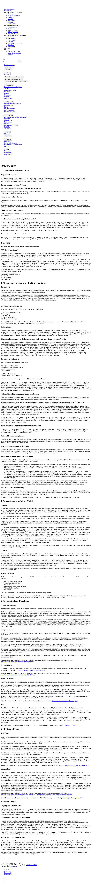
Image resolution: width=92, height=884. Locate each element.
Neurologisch (12, 24)
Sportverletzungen (13, 33)
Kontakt (10, 54)
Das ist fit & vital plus (14, 51)
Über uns (7, 48)
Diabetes (10, 19)
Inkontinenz (11, 20)
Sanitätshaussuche (9, 9)
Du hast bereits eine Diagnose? (13, 87)
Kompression (11, 40)
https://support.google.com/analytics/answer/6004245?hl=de (18, 675)
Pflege (10, 28)
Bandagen (11, 37)
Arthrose (10, 14)
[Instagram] (5, 158)
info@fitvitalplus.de (11, 866)
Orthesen (10, 41)
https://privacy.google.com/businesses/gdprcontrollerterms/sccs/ (54, 794)
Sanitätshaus (11, 46)
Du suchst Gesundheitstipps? (12, 103)
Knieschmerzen (12, 27)
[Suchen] (19, 61)
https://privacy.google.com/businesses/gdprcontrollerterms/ (17, 794)
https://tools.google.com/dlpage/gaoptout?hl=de (31, 670)
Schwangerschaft (13, 32)
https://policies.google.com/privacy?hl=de (77, 765)
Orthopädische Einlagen (15, 43)
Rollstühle (11, 45)
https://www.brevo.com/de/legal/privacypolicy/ (65, 701)
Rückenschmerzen (13, 30)
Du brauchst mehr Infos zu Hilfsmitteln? (15, 117)
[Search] (2, 59)
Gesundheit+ (8, 10)
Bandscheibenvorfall (14, 15)
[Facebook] (5, 161)
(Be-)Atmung (12, 38)
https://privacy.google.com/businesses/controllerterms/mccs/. (18, 661)
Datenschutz (7, 152)
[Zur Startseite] (9, 6)
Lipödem (10, 22)
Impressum (7, 151)
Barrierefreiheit (8, 154)
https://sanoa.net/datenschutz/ (70, 725)
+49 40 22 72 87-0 (31, 865)
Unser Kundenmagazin (14, 53)
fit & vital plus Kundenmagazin (13, 144)
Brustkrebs (11, 17)
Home (8, 73)
